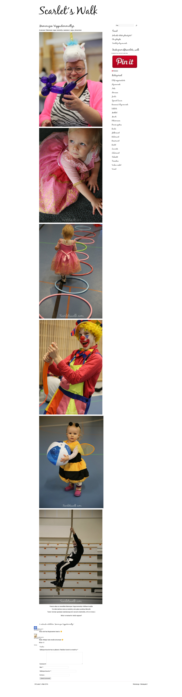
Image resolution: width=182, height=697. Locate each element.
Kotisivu (42, 675)
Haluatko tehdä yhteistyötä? (122, 35)
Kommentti (43, 664)
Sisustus (115, 161)
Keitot (114, 144)
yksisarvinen (78, 30)
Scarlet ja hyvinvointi (119, 43)
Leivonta (115, 148)
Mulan (38, 629)
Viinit (114, 169)
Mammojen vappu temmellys (54, 30)
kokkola (114, 108)
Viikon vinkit (116, 165)
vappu (72, 30)
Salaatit (115, 157)
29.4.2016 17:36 (37, 630)
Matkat (114, 112)
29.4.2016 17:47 (37, 638)
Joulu (114, 96)
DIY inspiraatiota (118, 80)
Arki (113, 88)
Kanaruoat (115, 140)
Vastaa (35, 634)
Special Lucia (117, 100)
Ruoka (114, 128)
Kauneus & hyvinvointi (120, 104)
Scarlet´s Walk (68, 11)
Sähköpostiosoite (45, 671)
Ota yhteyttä (116, 39)
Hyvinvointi (116, 84)
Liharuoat (115, 153)
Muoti (114, 116)
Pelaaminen (116, 120)
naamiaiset (66, 30)
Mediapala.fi (143, 684)
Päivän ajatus (117, 124)
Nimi (41, 667)
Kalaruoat (115, 136)
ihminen (115, 92)
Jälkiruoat (116, 132)
